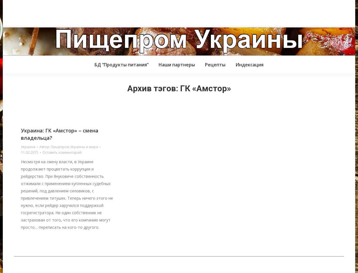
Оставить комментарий (62, 152)
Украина (28, 146)
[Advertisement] (102, 12)
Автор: (68, 146)
